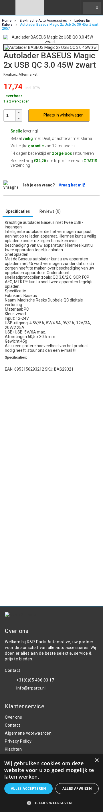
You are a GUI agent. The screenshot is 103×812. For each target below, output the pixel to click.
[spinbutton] (9, 115)
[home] (29, 7)
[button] (18, 113)
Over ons (13, 717)
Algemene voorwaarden (28, 733)
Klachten (13, 749)
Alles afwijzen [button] (77, 788)
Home (6, 21)
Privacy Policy (18, 741)
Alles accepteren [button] (28, 788)
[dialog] (51, 783)
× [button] (96, 760)
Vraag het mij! (72, 185)
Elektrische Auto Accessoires (43, 21)
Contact (12, 725)
